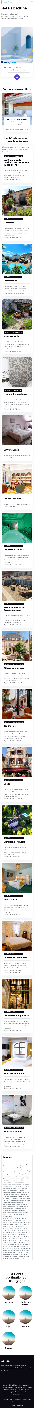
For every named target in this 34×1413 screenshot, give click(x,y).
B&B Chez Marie (11, 336)
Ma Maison (9, 222)
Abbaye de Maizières (14, 668)
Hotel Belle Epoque (13, 1131)
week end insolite (12, 1390)
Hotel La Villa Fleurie (14, 1073)
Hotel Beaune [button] (8, 2)
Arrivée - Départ (15, 67)
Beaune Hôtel (10, 726)
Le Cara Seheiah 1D (13, 498)
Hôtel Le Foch (10, 899)
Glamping (26, 1390)
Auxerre (9, 1302)
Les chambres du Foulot (15, 394)
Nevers (8, 1348)
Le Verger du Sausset (14, 549)
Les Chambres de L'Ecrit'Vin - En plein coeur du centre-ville (16, 162)
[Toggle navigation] (32, 2)
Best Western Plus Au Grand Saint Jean (14, 608)
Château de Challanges (15, 957)
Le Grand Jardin (11, 450)
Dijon (8, 1326)
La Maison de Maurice (14, 842)
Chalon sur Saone (25, 1303)
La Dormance (10, 280)
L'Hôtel (7, 784)
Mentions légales (17, 1405)
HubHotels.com (21, 1400)
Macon (25, 1326)
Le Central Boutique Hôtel (16, 1015)
